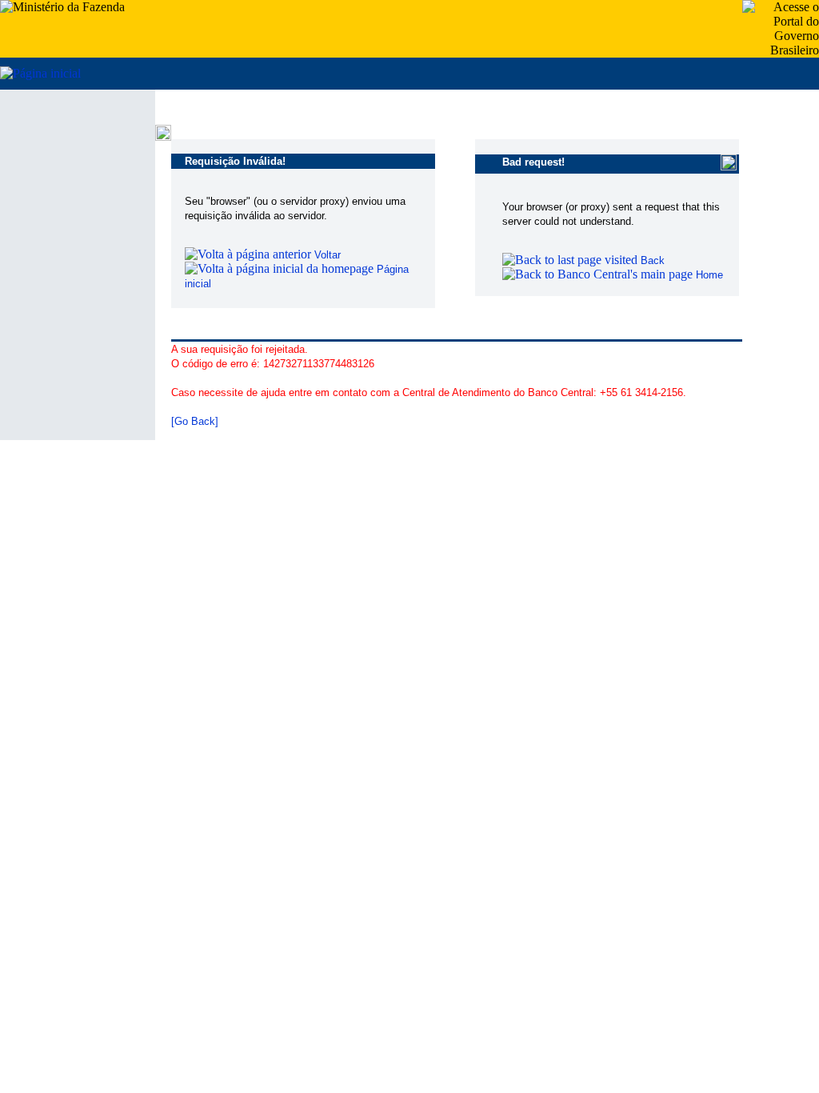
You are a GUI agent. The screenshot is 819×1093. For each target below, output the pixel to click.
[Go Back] (194, 421)
